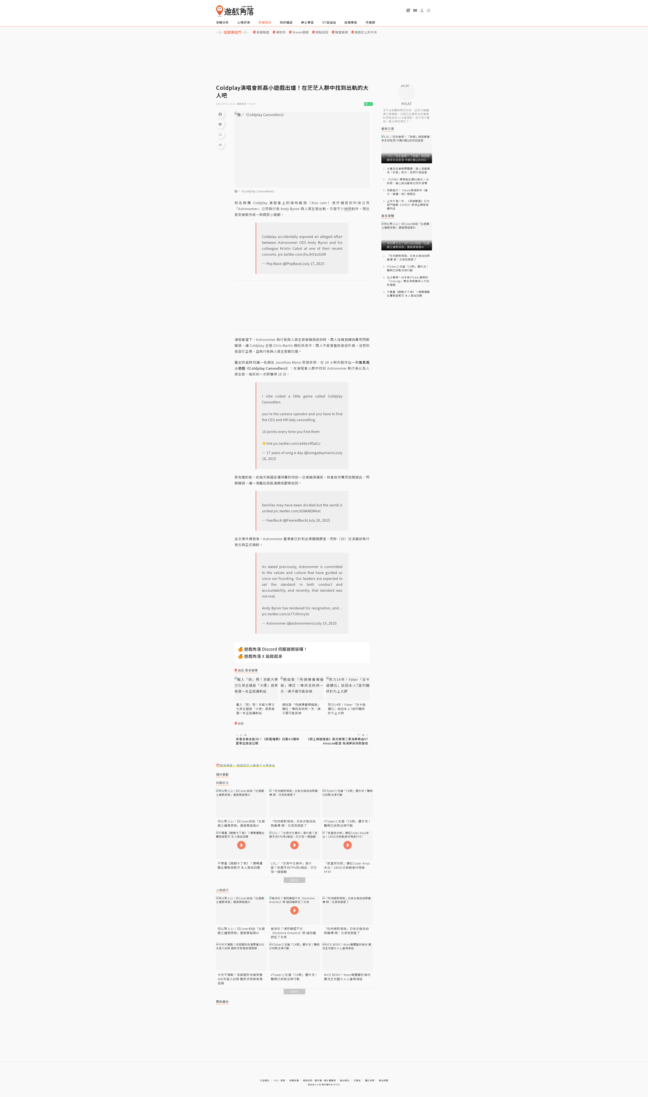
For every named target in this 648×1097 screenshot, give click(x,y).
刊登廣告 (264, 1080)
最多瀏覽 (387, 216)
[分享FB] (220, 114)
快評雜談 (286, 22)
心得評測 (243, 22)
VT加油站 (329, 22)
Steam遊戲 (300, 32)
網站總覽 (383, 1080)
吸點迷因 (322, 32)
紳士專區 (307, 22)
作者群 (370, 22)
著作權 (318, 1080)
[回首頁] (235, 11)
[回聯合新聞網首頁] (219, 11)
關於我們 (369, 1080)
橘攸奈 (281, 32)
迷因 (241, 723)
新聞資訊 (265, 22)
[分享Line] (220, 124)
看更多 (294, 880)
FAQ (276, 1080)
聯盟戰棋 (341, 32)
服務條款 (308, 1080)
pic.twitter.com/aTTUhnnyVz (285, 613)
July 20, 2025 (319, 520)
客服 (282, 1080)
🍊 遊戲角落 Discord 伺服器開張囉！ (273, 649)
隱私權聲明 (330, 1080)
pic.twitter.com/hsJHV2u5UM (302, 254)
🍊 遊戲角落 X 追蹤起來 (260, 656)
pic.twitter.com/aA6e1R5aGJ (296, 443)
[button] (429, 10)
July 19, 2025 (326, 623)
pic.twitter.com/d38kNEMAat (297, 510)
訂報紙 (357, 1080)
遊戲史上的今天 (366, 32)
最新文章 (387, 128)
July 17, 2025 (313, 263)
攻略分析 (222, 22)
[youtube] (415, 10)
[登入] (422, 10)
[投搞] (408, 10)
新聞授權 (294, 1080)
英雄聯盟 (262, 32)
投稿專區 (350, 22)
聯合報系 (344, 1080)
